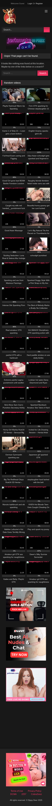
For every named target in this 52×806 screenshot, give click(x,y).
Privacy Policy (34, 791)
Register (39, 3)
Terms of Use (17, 791)
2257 (23, 794)
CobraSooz (36, 794)
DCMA (13, 794)
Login (30, 3)
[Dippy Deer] (21, 16)
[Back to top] (44, 798)
